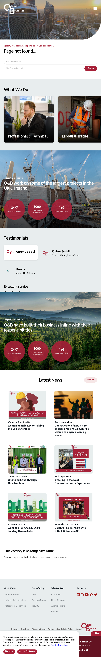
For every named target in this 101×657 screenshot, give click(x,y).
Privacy (14, 629)
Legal (79, 629)
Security (35, 606)
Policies (54, 612)
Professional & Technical (15, 606)
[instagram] (82, 594)
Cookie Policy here (59, 645)
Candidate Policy (64, 629)
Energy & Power (39, 600)
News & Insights (58, 600)
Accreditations (58, 606)
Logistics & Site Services (15, 600)
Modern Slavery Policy (43, 629)
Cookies (25, 629)
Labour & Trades (11, 595)
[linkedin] (78, 594)
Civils (34, 595)
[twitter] (95, 594)
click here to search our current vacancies (48, 557)
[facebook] (91, 594)
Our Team (55, 595)
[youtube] (87, 594)
